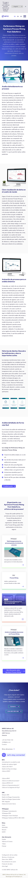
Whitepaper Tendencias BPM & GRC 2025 (13, 818)
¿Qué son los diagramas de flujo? (11, 787)
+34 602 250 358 (13, 711)
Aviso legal (5, 866)
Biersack (4, 830)
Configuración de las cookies (9, 855)
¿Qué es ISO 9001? (7, 766)
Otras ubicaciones (7, 749)
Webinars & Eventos (7, 841)
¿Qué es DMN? (6, 771)
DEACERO (5, 827)
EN (18, 16)
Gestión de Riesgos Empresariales (11, 797)
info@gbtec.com (6, 742)
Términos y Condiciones (8, 857)
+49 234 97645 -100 (7, 740)
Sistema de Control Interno (9, 804)
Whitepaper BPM (6, 813)
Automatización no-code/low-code (11, 762)
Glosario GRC (5, 795)
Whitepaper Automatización (9, 811)
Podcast (4, 846)
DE (21, 16)
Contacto (13, 706)
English (16, 6)
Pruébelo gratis (8, 486)
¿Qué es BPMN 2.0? (7, 783)
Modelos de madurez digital (9, 764)
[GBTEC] (5, 16)
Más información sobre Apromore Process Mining (13, 671)
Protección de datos (7, 864)
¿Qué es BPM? (6, 778)
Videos (4, 844)
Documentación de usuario (9, 862)
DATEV (4, 832)
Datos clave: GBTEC (7, 859)
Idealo (3, 825)
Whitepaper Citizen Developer (10, 815)
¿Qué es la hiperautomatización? (10, 785)
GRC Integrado (6, 801)
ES (15, 16)
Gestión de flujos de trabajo (9, 769)
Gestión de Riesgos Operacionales (11, 799)
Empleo (4, 839)
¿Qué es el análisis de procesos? (10, 781)
